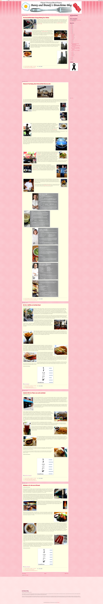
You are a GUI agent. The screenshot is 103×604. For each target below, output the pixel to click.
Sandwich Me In (31, 479)
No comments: (34, 66)
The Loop (34, 67)
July (72, 40)
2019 (71, 25)
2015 (71, 30)
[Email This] (39, 298)
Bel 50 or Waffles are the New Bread (32, 305)
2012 (71, 57)
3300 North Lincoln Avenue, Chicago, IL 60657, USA (31, 570)
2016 (71, 29)
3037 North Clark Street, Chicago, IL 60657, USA (31, 480)
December (73, 34)
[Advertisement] (45, 75)
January (72, 55)
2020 (71, 24)
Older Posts (66, 573)
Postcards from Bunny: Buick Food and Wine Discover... (75, 46)
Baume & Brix (55, 129)
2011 (71, 58)
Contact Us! (71, 16)
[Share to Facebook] (41, 66)
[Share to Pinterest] (42, 298)
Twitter (80, 20)
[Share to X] (40, 66)
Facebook (78, 20)
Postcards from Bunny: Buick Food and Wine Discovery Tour (37, 84)
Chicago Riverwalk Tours (45, 31)
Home (45, 573)
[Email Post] (37, 66)
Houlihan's (32, 67)
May (72, 42)
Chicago (28, 67)
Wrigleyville (34, 479)
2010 (71, 59)
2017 (71, 28)
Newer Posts (24, 573)
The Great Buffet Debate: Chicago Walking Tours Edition (36, 17)
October (73, 36)
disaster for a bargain (39, 23)
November (73, 35)
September (73, 37)
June (72, 41)
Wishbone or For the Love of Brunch (31, 485)
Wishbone (33, 569)
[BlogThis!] (39, 66)
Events (29, 67)
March (72, 53)
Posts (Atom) (26, 575)
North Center (30, 569)
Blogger (58, 602)
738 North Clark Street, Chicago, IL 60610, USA (30, 387)
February (73, 54)
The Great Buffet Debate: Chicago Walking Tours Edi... (75, 44)
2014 (71, 31)
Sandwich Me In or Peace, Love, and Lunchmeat (34, 393)
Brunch (26, 67)
